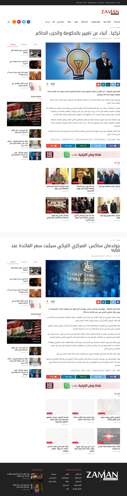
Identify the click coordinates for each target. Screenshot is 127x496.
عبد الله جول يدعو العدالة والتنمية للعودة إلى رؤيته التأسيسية (85, 188)
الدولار (88, 370)
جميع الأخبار (101, 2)
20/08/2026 (90, 422)
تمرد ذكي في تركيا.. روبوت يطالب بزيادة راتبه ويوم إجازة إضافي (84, 448)
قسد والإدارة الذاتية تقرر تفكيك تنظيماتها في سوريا (57, 187)
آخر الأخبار (112, 27)
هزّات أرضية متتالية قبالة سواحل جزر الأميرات (109, 447)
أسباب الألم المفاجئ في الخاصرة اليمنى (20, 84)
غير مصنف (66, 485)
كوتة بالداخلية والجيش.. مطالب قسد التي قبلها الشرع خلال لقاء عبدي (17, 143)
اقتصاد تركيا (107, 22)
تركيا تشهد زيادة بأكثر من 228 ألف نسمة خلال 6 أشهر (83, 418)
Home (118, 27)
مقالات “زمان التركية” (81, 2)
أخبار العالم (84, 22)
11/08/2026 (116, 220)
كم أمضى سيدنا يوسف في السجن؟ (19, 62)
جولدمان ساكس (75, 370)
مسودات (53, 474)
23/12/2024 (117, 38)
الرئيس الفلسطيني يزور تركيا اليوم (110, 216)
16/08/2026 (90, 193)
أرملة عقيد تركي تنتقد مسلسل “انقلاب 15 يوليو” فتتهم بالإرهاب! (57, 448)
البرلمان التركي (111, 139)
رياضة (69, 22)
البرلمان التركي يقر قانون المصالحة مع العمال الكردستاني (57, 216)
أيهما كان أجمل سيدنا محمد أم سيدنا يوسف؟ (17, 73)
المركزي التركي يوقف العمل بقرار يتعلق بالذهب (110, 418)
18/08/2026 (116, 189)
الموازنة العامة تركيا (100, 139)
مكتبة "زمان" (52, 481)
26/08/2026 (36, 124)
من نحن (47, 22)
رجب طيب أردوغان (55, 139)
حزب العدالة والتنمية (67, 139)
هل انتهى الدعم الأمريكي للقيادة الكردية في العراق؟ (24, 120)
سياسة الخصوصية (92, 2)
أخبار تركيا (117, 22)
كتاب (53, 22)
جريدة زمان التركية (110, 2)
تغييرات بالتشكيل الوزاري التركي (83, 139)
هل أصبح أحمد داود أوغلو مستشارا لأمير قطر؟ (20, 131)
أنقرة (114, 370)
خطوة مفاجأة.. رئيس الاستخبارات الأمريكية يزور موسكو (19, 154)
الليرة (83, 370)
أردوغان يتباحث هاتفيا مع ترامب (109, 186)
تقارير (76, 22)
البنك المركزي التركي (97, 370)
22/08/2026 (116, 422)
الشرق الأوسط (95, 22)
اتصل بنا (118, 2)
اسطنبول (108, 370)
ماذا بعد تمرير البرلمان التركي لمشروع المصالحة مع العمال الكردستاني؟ (84, 217)
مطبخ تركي (60, 22)
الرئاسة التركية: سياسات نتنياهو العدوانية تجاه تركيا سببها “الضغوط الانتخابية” (57, 419)
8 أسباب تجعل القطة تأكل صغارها (19, 51)
